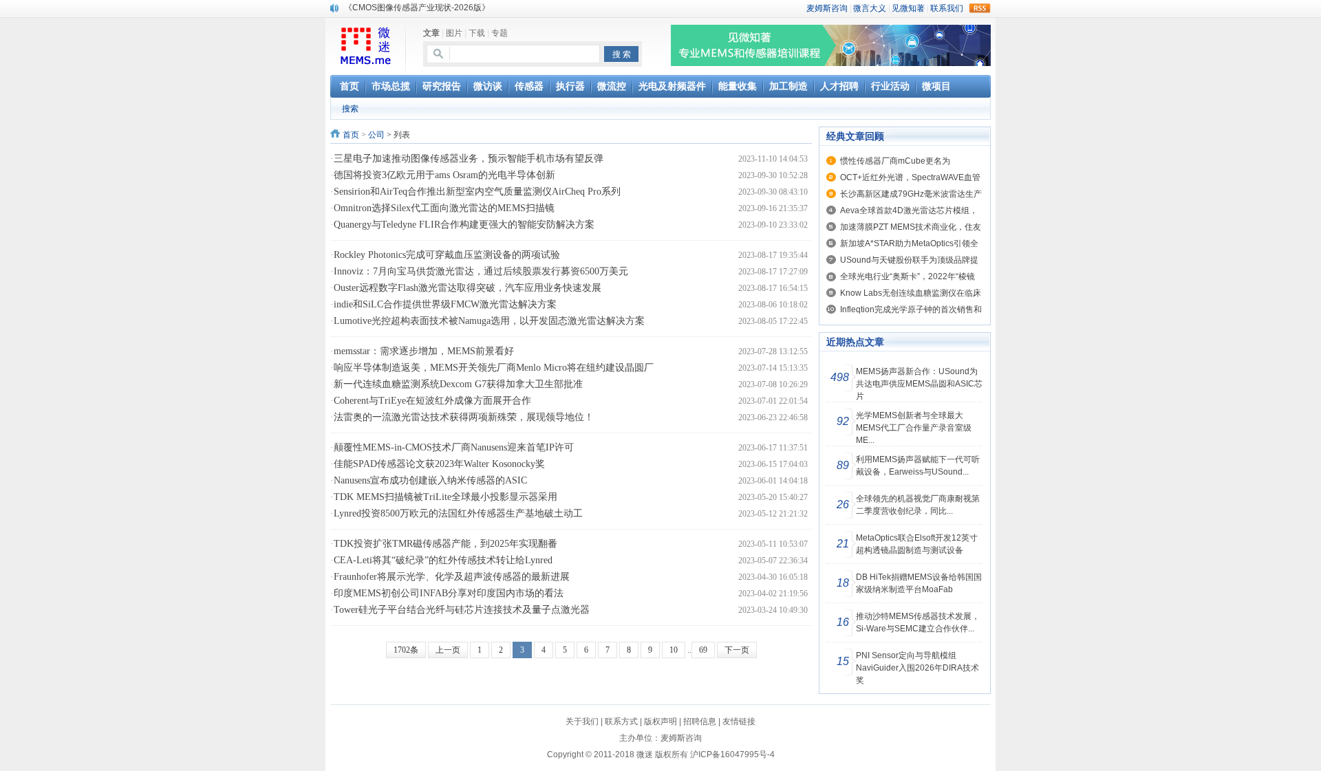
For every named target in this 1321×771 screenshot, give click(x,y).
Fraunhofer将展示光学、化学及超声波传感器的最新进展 (452, 577)
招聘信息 (699, 721)
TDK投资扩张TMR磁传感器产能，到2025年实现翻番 (445, 544)
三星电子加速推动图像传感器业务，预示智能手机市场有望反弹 (468, 158)
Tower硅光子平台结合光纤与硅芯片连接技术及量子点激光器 (462, 610)
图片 (454, 33)
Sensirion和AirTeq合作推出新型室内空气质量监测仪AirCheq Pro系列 (477, 191)
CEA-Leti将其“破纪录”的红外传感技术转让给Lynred (443, 560)
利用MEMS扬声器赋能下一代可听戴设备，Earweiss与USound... (918, 466)
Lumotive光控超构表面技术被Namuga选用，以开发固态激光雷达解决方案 (489, 321)
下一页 (736, 650)
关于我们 (582, 721)
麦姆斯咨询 (681, 738)
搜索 (350, 108)
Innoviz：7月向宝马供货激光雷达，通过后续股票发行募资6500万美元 (481, 271)
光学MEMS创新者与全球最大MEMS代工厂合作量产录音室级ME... (913, 428)
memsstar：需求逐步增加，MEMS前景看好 (424, 351)
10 (673, 650)
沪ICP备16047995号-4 (732, 754)
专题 (499, 33)
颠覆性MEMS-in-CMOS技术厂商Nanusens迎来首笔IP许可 (454, 447)
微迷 (644, 754)
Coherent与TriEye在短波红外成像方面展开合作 (432, 400)
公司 (376, 135)
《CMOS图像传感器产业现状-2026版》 (417, 7)
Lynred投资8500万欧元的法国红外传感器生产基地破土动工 (458, 513)
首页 (351, 135)
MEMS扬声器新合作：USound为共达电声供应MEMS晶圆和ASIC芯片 (919, 384)
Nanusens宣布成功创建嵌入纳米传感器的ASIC (430, 480)
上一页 (448, 650)
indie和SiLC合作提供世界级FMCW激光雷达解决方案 (445, 304)
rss (980, 8)
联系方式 (621, 721)
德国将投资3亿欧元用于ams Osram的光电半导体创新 (444, 175)
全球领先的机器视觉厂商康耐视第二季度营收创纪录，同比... (918, 505)
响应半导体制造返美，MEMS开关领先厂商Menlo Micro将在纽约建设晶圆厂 (494, 367)
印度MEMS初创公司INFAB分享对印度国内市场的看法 (448, 593)
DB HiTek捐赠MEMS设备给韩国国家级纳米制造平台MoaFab (919, 583)
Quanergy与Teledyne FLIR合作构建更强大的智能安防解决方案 (464, 224)
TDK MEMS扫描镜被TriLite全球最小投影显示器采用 (445, 497)
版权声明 (660, 721)
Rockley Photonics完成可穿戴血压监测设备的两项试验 (447, 255)
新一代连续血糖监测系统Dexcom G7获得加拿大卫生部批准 (458, 384)
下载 (477, 33)
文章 (431, 33)
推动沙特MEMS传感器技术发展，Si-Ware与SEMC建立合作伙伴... (918, 622)
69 (703, 650)
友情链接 (738, 721)
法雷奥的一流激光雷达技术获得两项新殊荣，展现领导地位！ (464, 417)
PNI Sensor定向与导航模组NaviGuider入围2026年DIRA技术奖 (917, 668)
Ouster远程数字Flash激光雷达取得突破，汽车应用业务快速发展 (467, 288)
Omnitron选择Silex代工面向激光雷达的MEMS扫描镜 (444, 208)
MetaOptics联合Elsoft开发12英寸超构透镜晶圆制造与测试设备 (917, 544)
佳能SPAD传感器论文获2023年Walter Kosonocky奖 (439, 464)
